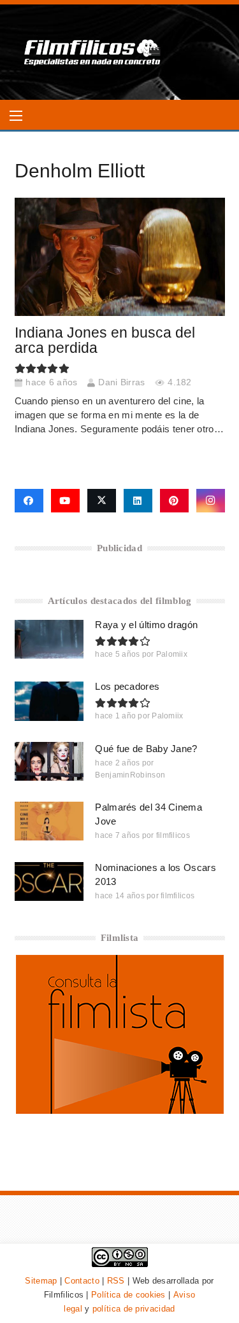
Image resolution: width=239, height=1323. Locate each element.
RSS (116, 1280)
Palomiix (171, 654)
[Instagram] (210, 501)
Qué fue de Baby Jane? (146, 748)
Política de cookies (128, 1294)
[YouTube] (65, 501)
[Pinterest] (174, 501)
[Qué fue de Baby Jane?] (49, 761)
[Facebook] (29, 501)
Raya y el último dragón (146, 624)
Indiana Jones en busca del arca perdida (105, 341)
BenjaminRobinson (130, 775)
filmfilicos (173, 835)
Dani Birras (121, 382)
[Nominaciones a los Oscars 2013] (49, 881)
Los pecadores (127, 686)
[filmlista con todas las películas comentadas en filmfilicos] (120, 1110)
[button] (16, 115)
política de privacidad (133, 1308)
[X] (101, 501)
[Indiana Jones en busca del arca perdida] (120, 257)
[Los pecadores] (49, 701)
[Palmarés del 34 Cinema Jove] (49, 821)
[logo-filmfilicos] (92, 52)
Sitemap (41, 1280)
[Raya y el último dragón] (49, 639)
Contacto (81, 1280)
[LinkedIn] (138, 501)
